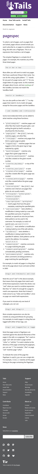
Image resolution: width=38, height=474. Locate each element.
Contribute (6, 405)
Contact (27, 405)
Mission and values (30, 408)
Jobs (26, 420)
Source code (6, 413)
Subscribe (29, 437)
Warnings (27, 387)
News (25, 25)
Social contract (29, 410)
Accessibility (28, 392)
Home (5, 20)
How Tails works (14, 20)
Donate (5, 418)
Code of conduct (29, 415)
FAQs (26, 382)
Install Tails (26, 20)
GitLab (4, 415)
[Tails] (19, 5)
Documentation (8, 25)
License (27, 418)
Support (19, 25)
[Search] (25, 12)
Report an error (7, 408)
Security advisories (30, 390)
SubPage (28, 85)
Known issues (28, 385)
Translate (5, 410)
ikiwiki (5, 29)
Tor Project (17, 465)
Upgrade (27, 395)
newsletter (15, 431)
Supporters (28, 413)
